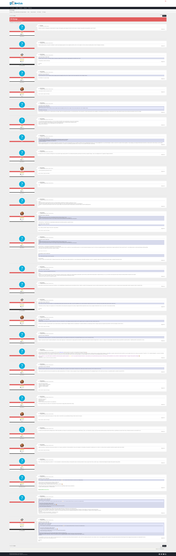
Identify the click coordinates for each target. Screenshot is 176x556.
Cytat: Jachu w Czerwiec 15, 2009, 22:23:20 (44, 335)
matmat (22, 31)
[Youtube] (163, 554)
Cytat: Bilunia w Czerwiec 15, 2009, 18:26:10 (44, 215)
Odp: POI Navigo (42, 42)
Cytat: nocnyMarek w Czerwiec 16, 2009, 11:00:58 (45, 498)
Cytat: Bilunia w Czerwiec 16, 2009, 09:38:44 (44, 478)
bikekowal (22, 92)
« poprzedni (161, 14)
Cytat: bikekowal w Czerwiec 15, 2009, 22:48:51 (44, 366)
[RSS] (166, 554)
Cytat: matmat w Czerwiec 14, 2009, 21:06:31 (44, 105)
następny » (164, 14)
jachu (22, 57)
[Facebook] (159, 554)
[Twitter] (161, 554)
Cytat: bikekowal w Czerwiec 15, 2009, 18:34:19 (44, 253)
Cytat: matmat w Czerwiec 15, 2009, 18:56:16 (44, 269)
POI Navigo (41, 25)
